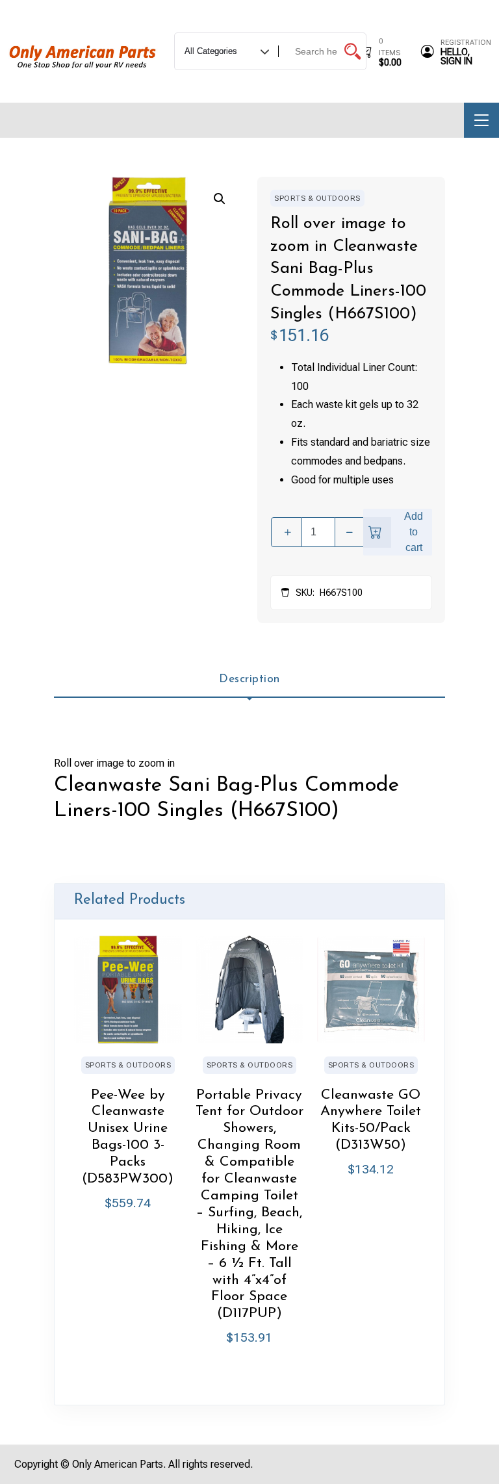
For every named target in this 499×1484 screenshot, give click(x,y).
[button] (219, 199)
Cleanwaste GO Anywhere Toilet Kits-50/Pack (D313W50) (370, 1120)
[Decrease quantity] (350, 532)
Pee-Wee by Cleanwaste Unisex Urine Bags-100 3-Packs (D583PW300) (127, 1137)
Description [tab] (249, 679)
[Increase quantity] (286, 532)
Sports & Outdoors (317, 198)
